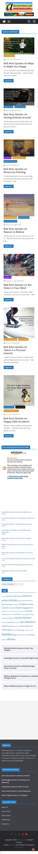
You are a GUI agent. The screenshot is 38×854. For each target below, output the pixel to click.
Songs (20, 635)
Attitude (20, 601)
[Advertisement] (19, 720)
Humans (4, 622)
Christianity (16, 604)
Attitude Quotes (9, 407)
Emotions (12, 608)
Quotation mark (29, 630)
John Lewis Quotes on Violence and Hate (16, 776)
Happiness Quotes (9, 55)
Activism (4, 596)
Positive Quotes (23, 339)
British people (7, 604)
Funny (31, 614)
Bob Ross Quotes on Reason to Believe (15, 230)
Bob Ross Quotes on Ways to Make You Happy (19, 65)
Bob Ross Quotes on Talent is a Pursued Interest (15, 350)
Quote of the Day (20, 106)
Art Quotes (7, 157)
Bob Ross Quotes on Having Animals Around (17, 116)
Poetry (14, 630)
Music (23, 626)
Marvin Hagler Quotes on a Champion (15, 795)
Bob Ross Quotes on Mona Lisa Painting (15, 170)
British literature (28, 601)
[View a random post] (34, 21)
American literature (14, 596)
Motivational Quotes (19, 157)
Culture (5, 607)
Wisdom (4, 640)
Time (23, 635)
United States (30, 635)
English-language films (24, 608)
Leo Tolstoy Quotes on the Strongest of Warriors (18, 518)
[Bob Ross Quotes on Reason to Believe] (19, 205)
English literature (6, 611)
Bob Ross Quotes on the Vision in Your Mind (18, 286)
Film (14, 614)
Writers (11, 639)
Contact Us (5, 824)
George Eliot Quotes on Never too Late (15, 787)
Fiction (29, 611)
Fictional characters (7, 614)
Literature (29, 622)
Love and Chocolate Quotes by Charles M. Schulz (18, 559)
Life (22, 621)
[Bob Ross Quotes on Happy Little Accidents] (19, 390)
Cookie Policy (6, 820)
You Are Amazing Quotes (11, 411)
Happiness (11, 618)
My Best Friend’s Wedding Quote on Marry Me (17, 565)
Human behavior (23, 617)
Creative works (26, 604)
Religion (15, 635)
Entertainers (14, 611)
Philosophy (7, 629)
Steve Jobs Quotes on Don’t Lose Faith (14, 571)
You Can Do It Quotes (10, 161)
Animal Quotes (8, 106)
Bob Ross (17, 59)
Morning (18, 626)
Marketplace (11, 626)
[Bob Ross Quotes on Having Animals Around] (19, 96)
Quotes (7, 634)
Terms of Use (6, 811)
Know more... (19, 761)
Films (18, 614)
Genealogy (5, 618)
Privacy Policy (6, 815)
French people (25, 614)
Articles (13, 600)
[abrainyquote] (4, 21)
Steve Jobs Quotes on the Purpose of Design (16, 538)
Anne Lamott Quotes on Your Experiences (16, 791)
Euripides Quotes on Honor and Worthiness (16, 512)
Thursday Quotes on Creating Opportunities (17, 524)
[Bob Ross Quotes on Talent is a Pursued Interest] (19, 322)
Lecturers (17, 622)
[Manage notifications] (33, 849)
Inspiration (10, 622)
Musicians (29, 626)
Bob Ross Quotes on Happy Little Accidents (16, 420)
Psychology (20, 630)
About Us (5, 807)
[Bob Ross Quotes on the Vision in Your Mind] (19, 265)
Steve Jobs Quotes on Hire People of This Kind (17, 553)
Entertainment (22, 611)
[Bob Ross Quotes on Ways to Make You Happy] (19, 45)
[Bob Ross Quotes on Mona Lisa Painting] (19, 147)
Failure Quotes (20, 407)
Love (4, 625)
